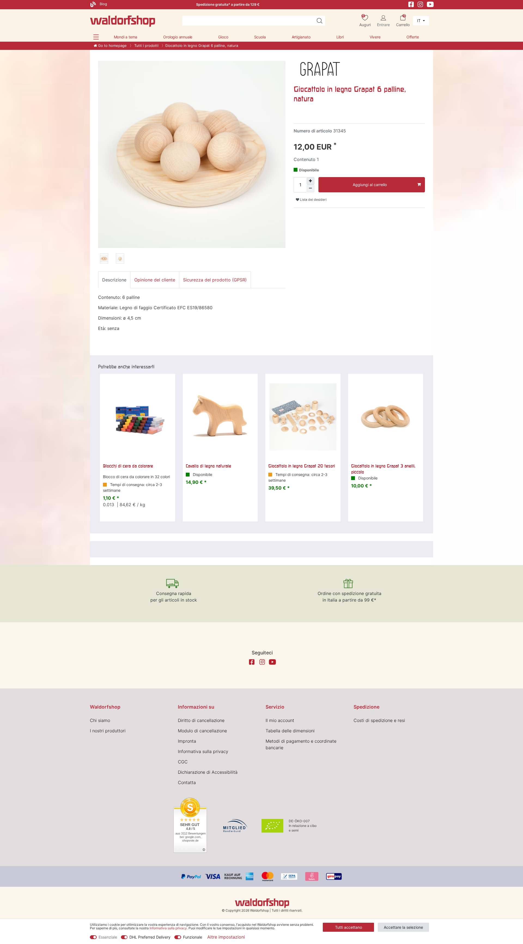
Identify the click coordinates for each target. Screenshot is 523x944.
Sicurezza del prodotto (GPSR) (215, 280)
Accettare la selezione (403, 927)
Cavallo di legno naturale (208, 465)
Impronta (187, 741)
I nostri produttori (108, 730)
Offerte (412, 37)
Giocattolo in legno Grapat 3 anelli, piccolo (383, 468)
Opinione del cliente (154, 280)
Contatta (187, 782)
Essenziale (108, 937)
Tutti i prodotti (146, 45)
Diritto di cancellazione (201, 720)
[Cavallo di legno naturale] (220, 416)
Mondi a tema (126, 37)
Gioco (223, 37)
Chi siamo (100, 720)
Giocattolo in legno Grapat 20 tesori (301, 465)
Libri (340, 37)
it (419, 20)
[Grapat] (320, 68)
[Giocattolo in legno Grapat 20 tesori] (302, 416)
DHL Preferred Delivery (150, 937)
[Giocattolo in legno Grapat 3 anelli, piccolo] (385, 416)
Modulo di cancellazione (202, 730)
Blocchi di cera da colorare (128, 465)
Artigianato (301, 37)
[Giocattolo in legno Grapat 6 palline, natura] (104, 259)
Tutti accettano (348, 927)
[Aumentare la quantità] (310, 181)
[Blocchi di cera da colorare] (137, 416)
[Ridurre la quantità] (310, 188)
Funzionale (192, 937)
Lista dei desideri (313, 200)
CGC (183, 761)
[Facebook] (411, 4)
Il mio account (280, 720)
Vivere (375, 37)
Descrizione (114, 280)
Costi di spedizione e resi (379, 720)
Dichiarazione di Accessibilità (208, 772)
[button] (96, 37)
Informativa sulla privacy (203, 751)
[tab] (114, 279)
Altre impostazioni (226, 937)
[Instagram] (420, 4)
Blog (103, 4)
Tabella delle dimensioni (290, 730)
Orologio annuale (177, 37)
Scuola (260, 37)
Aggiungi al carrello (370, 184)
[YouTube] (430, 4)
